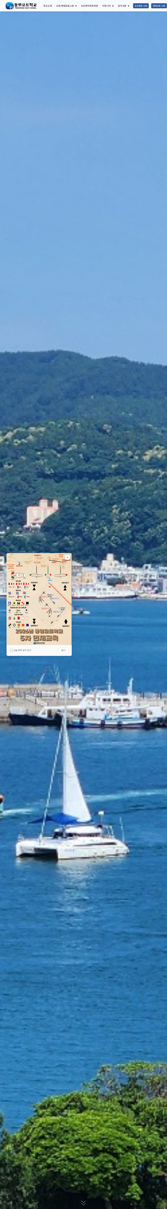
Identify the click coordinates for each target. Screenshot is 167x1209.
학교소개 (47, 5)
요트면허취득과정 (89, 5)
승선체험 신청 (141, 5)
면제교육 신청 (159, 5)
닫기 (63, 650)
